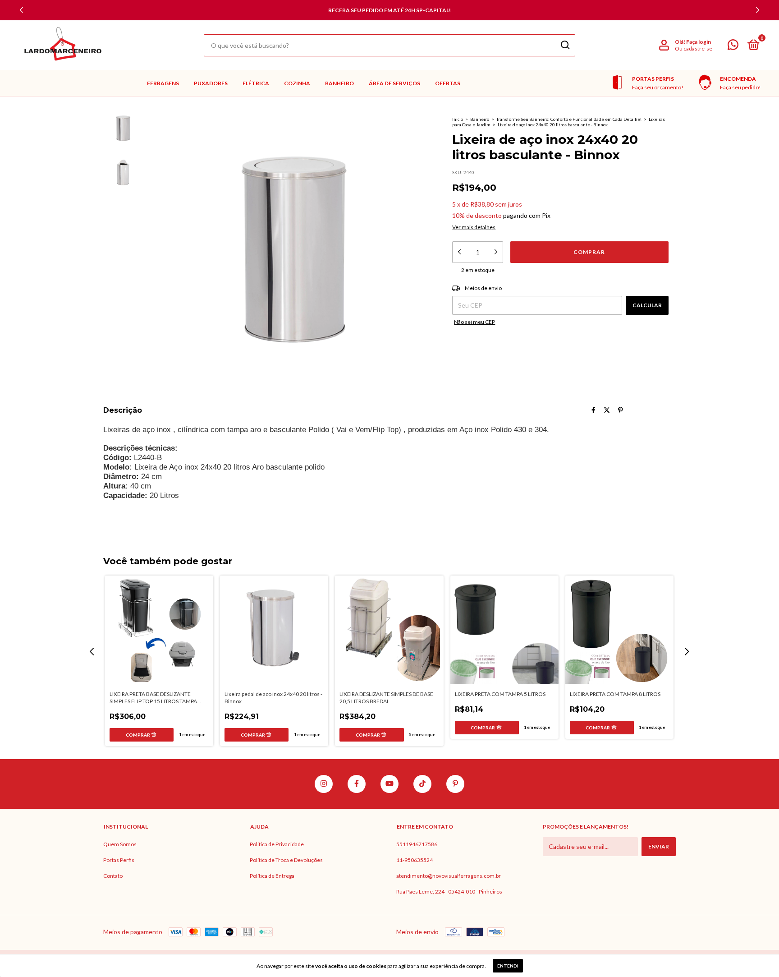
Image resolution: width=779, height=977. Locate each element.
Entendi (507, 965)
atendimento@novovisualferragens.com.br (448, 875)
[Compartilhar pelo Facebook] (593, 410)
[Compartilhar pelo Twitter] (607, 410)
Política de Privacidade (277, 844)
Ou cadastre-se (693, 48)
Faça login (698, 41)
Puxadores (211, 83)
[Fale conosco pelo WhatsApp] (733, 47)
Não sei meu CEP (474, 321)
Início (457, 119)
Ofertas (447, 83)
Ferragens (163, 83)
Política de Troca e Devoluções (286, 860)
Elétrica (256, 83)
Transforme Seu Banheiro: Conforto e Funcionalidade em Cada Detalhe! (569, 119)
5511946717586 (416, 844)
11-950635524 (414, 860)
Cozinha (297, 83)
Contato (113, 875)
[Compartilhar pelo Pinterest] (620, 410)
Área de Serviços (394, 83)
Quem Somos (120, 844)
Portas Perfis (118, 860)
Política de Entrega (272, 875)
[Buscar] (564, 45)
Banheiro (339, 83)
